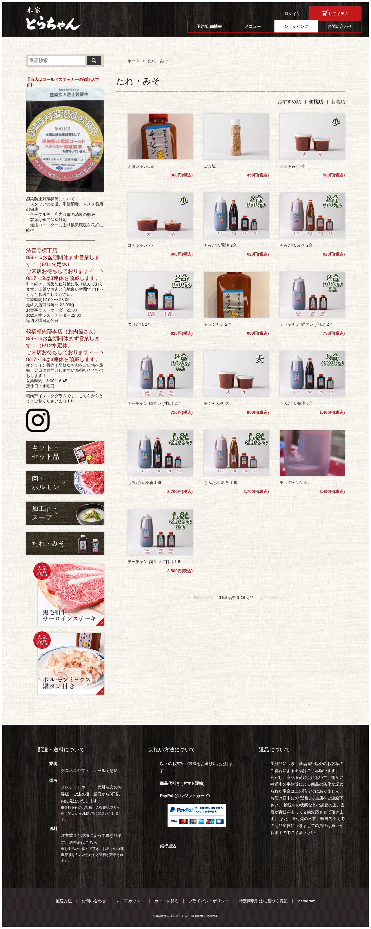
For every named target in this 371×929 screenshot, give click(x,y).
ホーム (134, 61)
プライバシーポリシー (208, 901)
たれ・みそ (48, 543)
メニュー (253, 26)
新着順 (338, 101)
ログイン (292, 13)
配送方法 (64, 901)
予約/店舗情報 (209, 26)
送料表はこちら (83, 842)
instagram (306, 901)
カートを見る (166, 901)
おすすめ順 (289, 101)
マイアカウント (130, 901)
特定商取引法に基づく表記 (263, 901)
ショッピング (296, 26)
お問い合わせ (340, 26)
